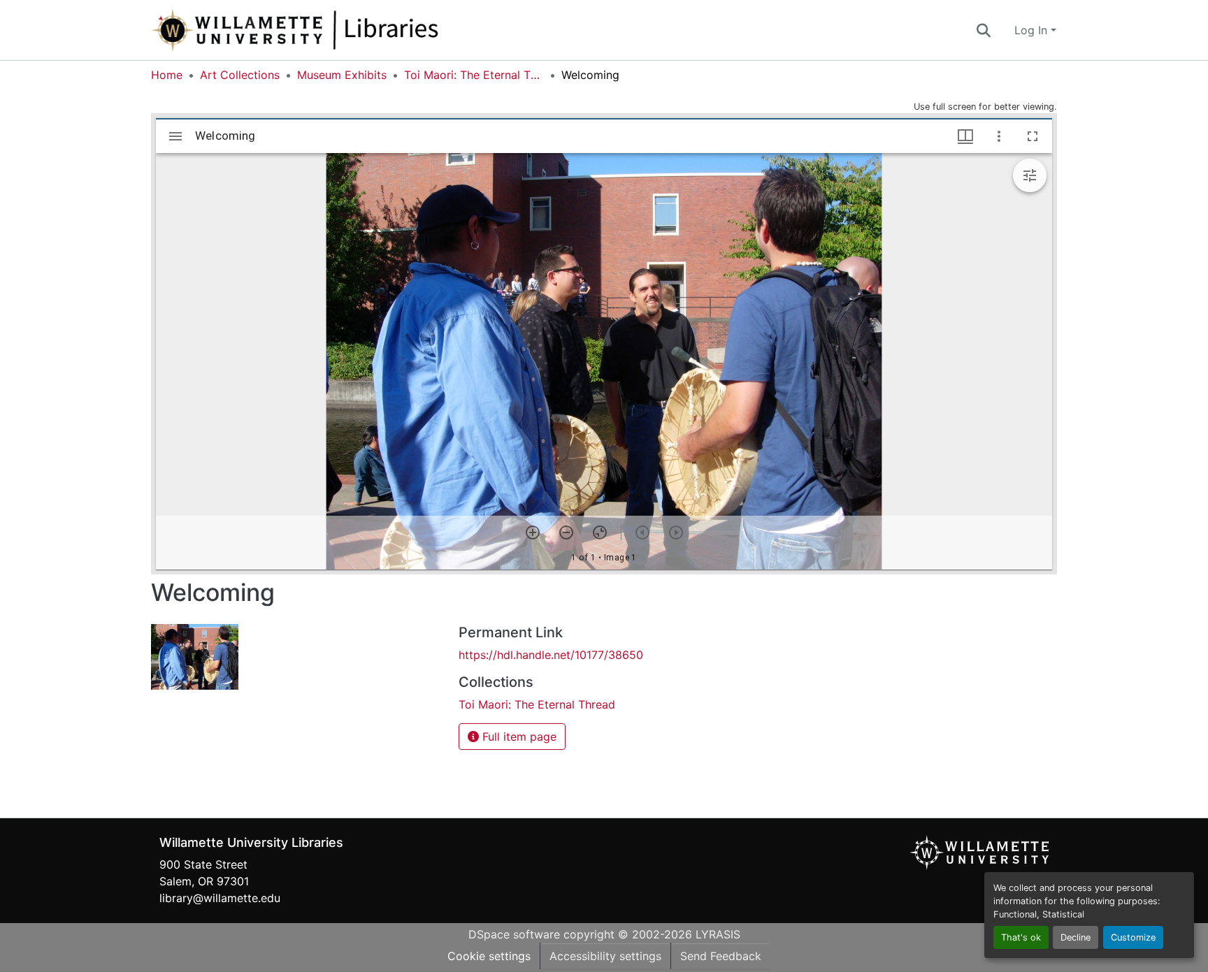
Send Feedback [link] (720, 956)
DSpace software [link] (514, 934)
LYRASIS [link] (718, 934)
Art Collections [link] (240, 75)
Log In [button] (1032, 30)
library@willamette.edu (219, 898)
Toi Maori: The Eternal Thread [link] (474, 75)
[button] (341, 30)
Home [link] (166, 75)
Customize (1133, 937)
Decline (1075, 937)
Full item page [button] (517, 736)
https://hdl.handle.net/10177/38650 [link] (551, 655)
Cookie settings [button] (489, 956)
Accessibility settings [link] (605, 956)
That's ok (1021, 937)
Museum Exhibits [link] (342, 75)
